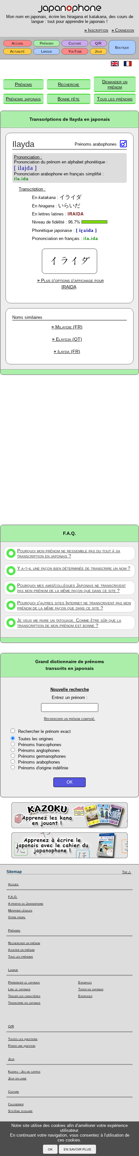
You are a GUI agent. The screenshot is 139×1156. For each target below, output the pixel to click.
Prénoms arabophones (39, 762)
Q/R (98, 43)
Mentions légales (20, 910)
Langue (46, 51)
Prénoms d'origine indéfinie (43, 767)
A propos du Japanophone (25, 903)
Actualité (17, 51)
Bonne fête (69, 98)
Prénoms (46, 43)
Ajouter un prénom (21, 950)
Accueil (17, 43)
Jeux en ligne (17, 1078)
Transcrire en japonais (24, 1003)
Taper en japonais (90, 989)
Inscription (96, 30)
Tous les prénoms (115, 98)
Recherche (68, 84)
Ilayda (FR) (67, 351)
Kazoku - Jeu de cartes (24, 1071)
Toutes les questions (22, 1039)
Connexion (123, 30)
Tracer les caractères (24, 996)
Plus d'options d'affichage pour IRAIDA (70, 283)
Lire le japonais (19, 989)
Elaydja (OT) (67, 339)
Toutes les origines (35, 738)
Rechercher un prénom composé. (69, 719)
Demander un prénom (114, 84)
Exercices (85, 996)
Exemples (85, 982)
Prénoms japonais (23, 98)
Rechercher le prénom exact (44, 731)
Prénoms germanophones (42, 756)
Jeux (98, 51)
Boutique (122, 47)
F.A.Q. (12, 897)
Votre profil (17, 917)
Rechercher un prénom (24, 943)
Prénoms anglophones (39, 750)
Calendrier (16, 1104)
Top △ (126, 872)
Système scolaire (20, 1111)
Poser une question (21, 1045)
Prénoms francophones (39, 744)
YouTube (75, 51)
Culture (75, 43)
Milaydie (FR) (66, 326)
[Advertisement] (69, 449)
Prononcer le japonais (24, 982)
